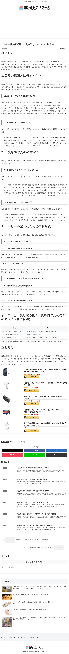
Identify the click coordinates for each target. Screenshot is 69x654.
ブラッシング (14, 441)
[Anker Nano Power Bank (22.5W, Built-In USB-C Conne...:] (6, 399)
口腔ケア (22, 441)
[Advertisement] (34, 26)
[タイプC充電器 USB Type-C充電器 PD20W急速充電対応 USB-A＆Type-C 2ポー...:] (6, 426)
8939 (32, 374)
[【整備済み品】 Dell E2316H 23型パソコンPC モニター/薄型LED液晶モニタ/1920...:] (6, 413)
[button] (56, 455)
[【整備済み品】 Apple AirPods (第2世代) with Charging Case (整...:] (6, 386)
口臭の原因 (5, 441)
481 (32, 387)
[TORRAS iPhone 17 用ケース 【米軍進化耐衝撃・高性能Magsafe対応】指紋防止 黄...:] (6, 372)
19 (32, 414)
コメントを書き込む (34, 562)
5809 (32, 401)
